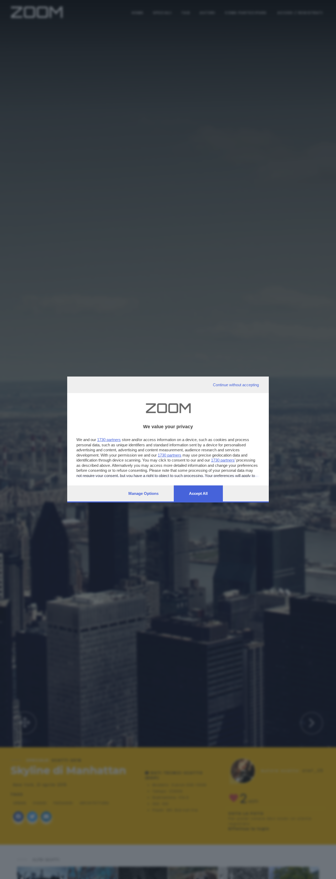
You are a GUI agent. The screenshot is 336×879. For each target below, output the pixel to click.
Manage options (143, 493)
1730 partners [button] (109, 439)
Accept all (198, 493)
